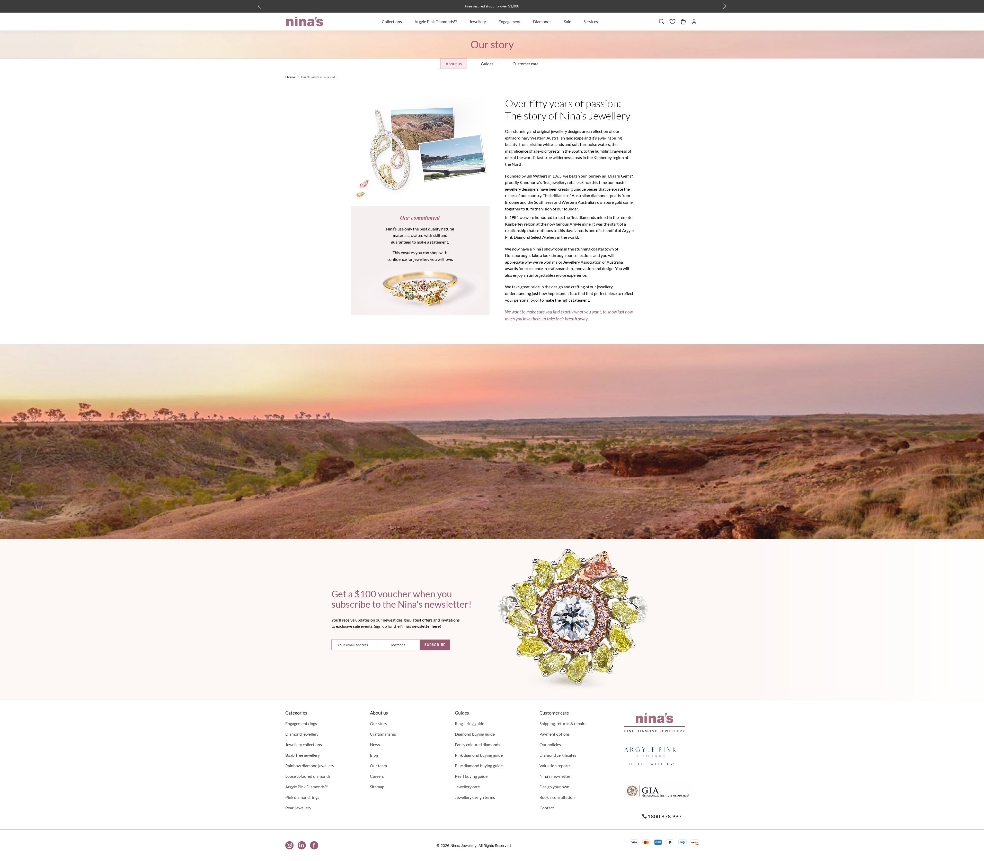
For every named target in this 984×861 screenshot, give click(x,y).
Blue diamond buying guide (479, 765)
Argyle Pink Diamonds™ (306, 786)
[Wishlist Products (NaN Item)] (672, 21)
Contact (546, 807)
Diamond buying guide (475, 734)
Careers (377, 776)
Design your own (554, 786)
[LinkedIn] (302, 845)
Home (290, 77)
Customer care (525, 63)
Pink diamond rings (302, 797)
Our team (378, 765)
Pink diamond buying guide (479, 755)
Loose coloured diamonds (308, 776)
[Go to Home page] (304, 21)
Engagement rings (301, 723)
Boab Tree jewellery (302, 755)
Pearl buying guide (471, 776)
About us (454, 63)
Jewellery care (467, 786)
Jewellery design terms (475, 797)
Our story (378, 723)
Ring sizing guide (469, 723)
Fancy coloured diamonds (477, 744)
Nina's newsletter (554, 776)
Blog (374, 755)
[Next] (725, 6)
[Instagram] (289, 845)
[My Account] (694, 21)
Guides (487, 63)
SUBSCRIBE (435, 645)
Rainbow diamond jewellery (309, 765)
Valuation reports (555, 765)
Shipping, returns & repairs (562, 723)
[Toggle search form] (662, 21)
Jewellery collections (303, 744)
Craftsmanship (383, 734)
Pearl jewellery (298, 807)
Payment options (554, 734)
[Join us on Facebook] (314, 845)
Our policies (550, 744)
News (375, 744)
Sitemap (377, 786)
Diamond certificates (557, 755)
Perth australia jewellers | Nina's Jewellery (320, 77)
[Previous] (259, 6)
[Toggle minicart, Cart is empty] (683, 21)
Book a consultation (557, 797)
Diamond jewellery (301, 734)
